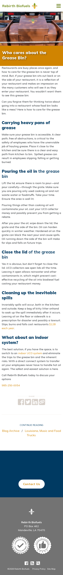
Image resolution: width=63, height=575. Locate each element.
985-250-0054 (11, 385)
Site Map (51, 569)
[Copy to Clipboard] (42, 402)
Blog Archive (10, 431)
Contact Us (31, 484)
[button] (58, 6)
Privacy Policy (38, 569)
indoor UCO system (30, 353)
